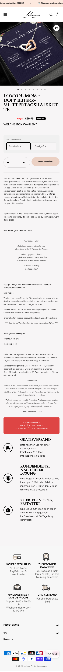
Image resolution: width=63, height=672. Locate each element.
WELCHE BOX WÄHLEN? (20, 124)
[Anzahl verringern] (9, 162)
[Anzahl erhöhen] (24, 162)
